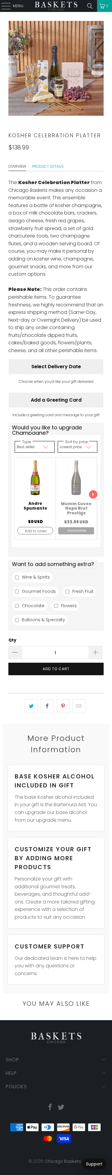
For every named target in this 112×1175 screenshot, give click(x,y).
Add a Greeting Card (56, 400)
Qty (12, 640)
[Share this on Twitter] (31, 706)
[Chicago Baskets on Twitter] (61, 1107)
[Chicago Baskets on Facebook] (50, 1107)
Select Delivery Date (56, 366)
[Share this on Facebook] (47, 706)
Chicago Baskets (63, 1161)
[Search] (90, 6)
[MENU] (3, 6)
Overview (17, 166)
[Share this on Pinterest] (63, 706)
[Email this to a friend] (79, 706)
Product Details (48, 166)
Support (94, 1164)
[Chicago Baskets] (56, 6)
